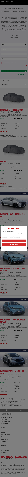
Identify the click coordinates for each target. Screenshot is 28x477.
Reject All (14, 240)
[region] (14, 238)
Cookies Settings (14, 247)
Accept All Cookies (14, 244)
